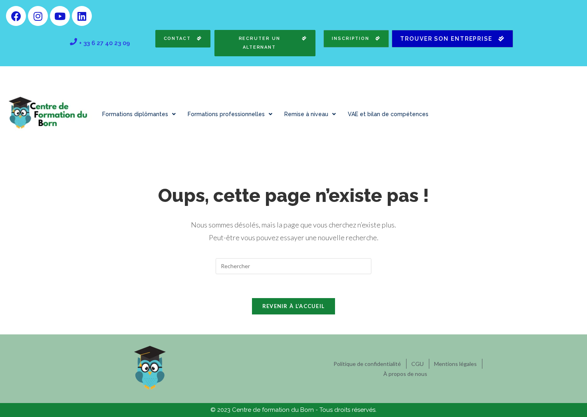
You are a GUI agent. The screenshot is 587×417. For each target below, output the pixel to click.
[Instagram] (38, 16)
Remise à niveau (306, 114)
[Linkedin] (82, 16)
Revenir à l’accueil (293, 306)
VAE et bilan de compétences (388, 114)
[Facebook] (16, 16)
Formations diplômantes (135, 114)
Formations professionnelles (226, 114)
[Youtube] (60, 16)
